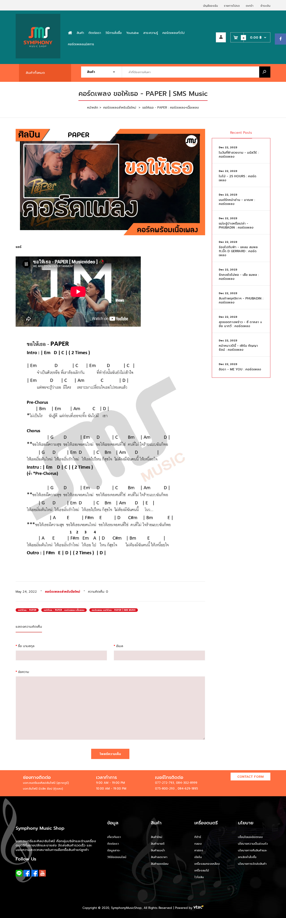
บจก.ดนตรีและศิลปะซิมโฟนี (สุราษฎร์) (46, 783)
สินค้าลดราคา (159, 857)
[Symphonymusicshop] (38, 57)
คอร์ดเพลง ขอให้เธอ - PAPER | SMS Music (114, 610)
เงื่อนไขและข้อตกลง (250, 837)
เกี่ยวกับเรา (114, 837)
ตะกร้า (249, 6)
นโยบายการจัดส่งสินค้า (252, 864)
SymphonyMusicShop (126, 908)
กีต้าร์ (197, 837)
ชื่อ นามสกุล (26, 646)
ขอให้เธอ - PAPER (27, 610)
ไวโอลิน (199, 877)
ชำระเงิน (265, 6)
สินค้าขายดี (157, 844)
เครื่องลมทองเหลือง (207, 864)
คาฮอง (198, 850)
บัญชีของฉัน (210, 6)
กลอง (198, 844)
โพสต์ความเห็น (110, 754)
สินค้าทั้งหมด (35, 72)
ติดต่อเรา (113, 844)
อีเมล (119, 646)
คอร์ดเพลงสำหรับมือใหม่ (62, 591)
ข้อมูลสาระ (113, 850)
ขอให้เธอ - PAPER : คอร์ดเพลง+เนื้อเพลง (64, 610)
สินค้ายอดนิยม (159, 864)
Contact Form (250, 776)
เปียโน (198, 857)
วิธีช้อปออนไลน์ (116, 857)
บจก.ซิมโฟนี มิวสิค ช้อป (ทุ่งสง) (43, 788)
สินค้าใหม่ (156, 837)
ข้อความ (23, 672)
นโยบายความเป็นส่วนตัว (253, 844)
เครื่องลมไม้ (201, 870)
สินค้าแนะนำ (158, 850)
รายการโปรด (232, 6)
